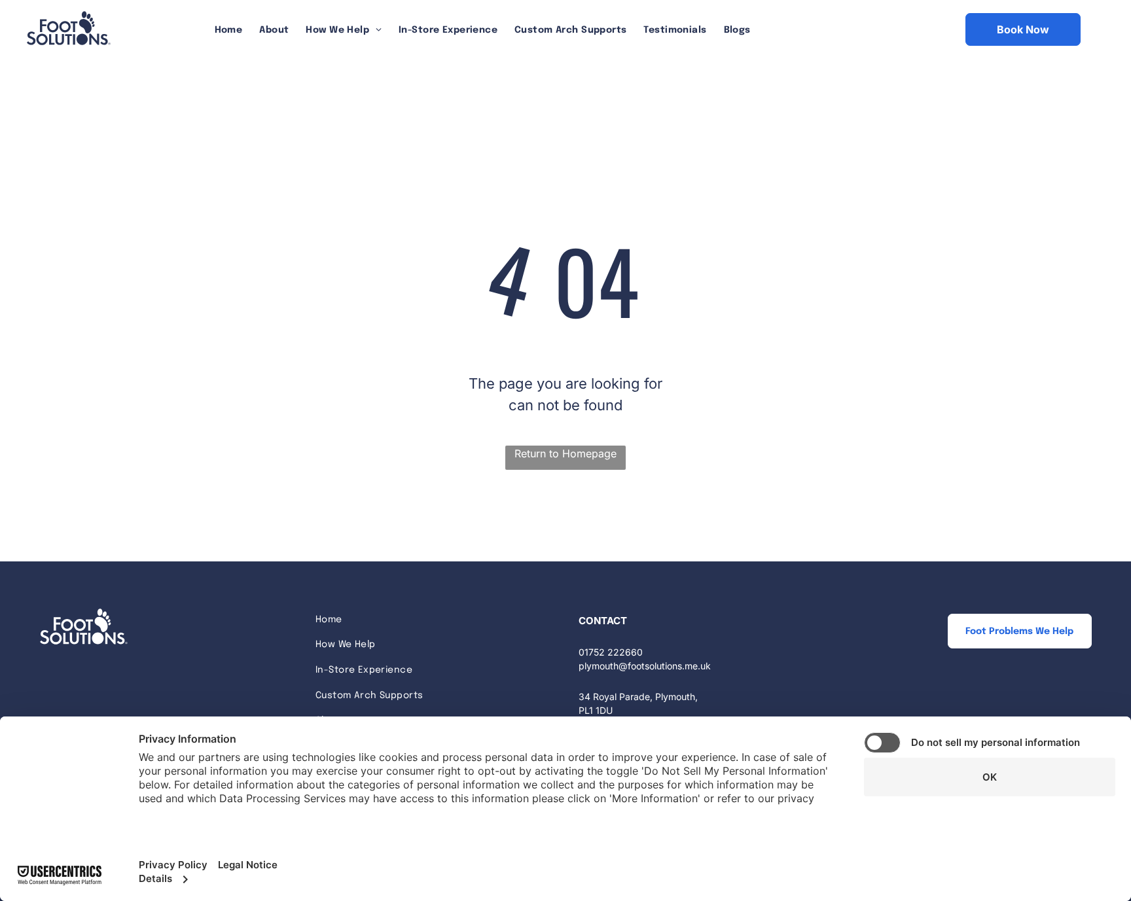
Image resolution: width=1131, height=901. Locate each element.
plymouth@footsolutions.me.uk (645, 665)
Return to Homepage (565, 453)
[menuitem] (228, 30)
